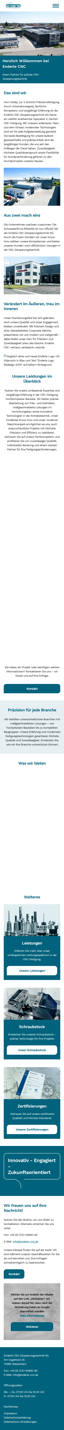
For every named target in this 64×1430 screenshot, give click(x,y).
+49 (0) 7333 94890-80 (23, 1370)
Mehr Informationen (32, 1315)
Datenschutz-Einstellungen (20, 1421)
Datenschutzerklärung (17, 1417)
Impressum (10, 1413)
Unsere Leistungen (32, 970)
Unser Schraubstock (32, 1050)
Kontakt (32, 688)
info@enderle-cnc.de (25, 1241)
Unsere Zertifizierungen (32, 1129)
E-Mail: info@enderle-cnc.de (21, 1374)
